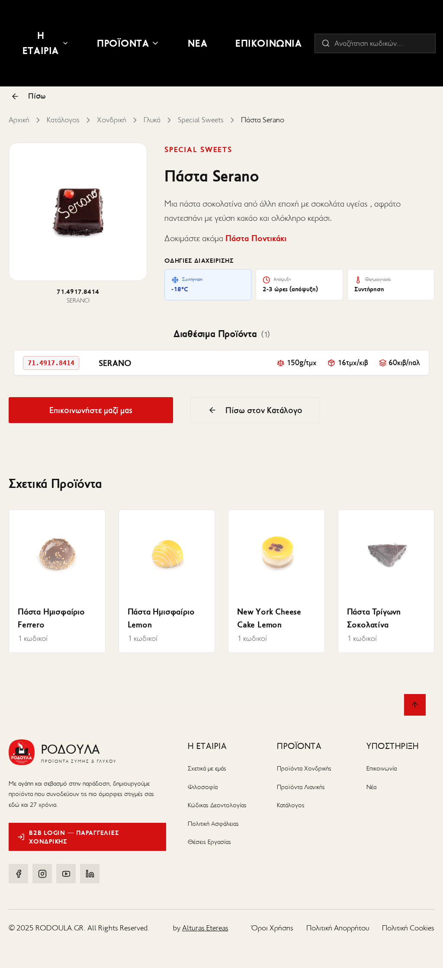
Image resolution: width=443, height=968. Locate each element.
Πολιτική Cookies (408, 928)
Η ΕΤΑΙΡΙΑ (40, 43)
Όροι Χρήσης (272, 928)
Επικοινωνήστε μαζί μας (90, 410)
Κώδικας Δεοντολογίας (217, 805)
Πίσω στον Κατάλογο (263, 410)
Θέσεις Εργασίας (209, 842)
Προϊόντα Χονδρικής (304, 768)
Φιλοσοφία (203, 787)
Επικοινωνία (381, 768)
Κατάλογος (63, 119)
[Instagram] (42, 873)
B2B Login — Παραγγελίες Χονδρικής (74, 837)
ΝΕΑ (197, 43)
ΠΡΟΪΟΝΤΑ (123, 43)
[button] (221, 363)
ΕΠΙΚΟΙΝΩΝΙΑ (268, 43)
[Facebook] (18, 873)
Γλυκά (152, 119)
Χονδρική (111, 119)
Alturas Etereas (205, 928)
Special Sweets (201, 119)
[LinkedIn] (90, 873)
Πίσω (37, 96)
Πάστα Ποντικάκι (255, 238)
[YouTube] (66, 873)
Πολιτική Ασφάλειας (213, 824)
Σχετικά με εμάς (207, 768)
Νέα (371, 787)
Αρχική (19, 119)
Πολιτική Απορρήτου (337, 928)
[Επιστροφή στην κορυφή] (415, 705)
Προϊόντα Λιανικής (301, 787)
